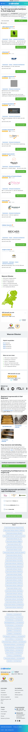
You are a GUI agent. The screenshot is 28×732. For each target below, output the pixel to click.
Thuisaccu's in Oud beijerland (14, 655)
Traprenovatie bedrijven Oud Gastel (14, 560)
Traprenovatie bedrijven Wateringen (14, 596)
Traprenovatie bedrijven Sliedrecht (14, 582)
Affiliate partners (19, 694)
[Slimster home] (14, 3)
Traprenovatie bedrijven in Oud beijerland (14, 658)
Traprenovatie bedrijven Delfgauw (14, 541)
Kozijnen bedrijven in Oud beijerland (14, 617)
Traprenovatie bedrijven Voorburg (14, 593)
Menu (4, 3)
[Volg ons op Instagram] (17, 720)
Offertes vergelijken (5, 697)
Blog (2, 703)
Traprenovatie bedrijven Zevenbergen (14, 599)
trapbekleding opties (8, 410)
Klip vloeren (5, 52)
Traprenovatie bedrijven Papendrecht (14, 566)
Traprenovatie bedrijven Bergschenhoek (14, 527)
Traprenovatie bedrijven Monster (14, 555)
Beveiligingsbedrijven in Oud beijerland (14, 622)
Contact (16, 697)
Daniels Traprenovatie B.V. (9, 154)
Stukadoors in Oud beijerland (14, 633)
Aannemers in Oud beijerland (14, 614)
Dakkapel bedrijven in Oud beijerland (14, 650)
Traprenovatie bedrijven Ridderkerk (14, 571)
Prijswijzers (3, 692)
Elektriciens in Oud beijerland (14, 628)
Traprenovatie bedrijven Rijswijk (14, 574)
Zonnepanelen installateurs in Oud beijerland (14, 636)
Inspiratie (3, 690)
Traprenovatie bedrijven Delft (14, 544)
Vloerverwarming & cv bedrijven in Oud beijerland (14, 641)
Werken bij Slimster (5, 718)
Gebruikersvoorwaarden (6, 727)
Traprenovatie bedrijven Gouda (14, 549)
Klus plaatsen (4, 694)
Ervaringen (3, 713)
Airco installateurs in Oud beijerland (14, 639)
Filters (21, 20)
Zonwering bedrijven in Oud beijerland (14, 647)
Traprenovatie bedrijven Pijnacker (14, 569)
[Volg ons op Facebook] (15, 720)
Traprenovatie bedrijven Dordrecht (14, 547)
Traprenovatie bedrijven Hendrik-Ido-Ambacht (14, 552)
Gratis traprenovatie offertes (13, 516)
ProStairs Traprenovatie (8, 129)
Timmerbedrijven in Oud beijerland (14, 619)
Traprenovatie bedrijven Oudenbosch (14, 563)
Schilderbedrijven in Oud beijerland (14, 625)
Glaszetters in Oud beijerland (14, 661)
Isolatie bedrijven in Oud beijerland (14, 652)
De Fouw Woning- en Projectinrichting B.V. (12, 176)
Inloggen (3, 709)
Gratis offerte (6, 465)
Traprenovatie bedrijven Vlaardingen (14, 590)
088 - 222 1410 (20, 709)
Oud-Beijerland (22, 6)
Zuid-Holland (14, 6)
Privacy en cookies (17, 727)
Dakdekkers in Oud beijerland (14, 630)
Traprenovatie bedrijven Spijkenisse (14, 585)
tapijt (12, 449)
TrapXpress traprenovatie (9, 76)
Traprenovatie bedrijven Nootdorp (14, 557)
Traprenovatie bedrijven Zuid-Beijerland (14, 604)
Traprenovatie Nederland (8, 103)
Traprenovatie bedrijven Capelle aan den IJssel (14, 536)
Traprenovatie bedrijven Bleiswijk (14, 533)
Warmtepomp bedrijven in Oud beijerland (14, 644)
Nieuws (2, 716)
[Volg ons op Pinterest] (19, 720)
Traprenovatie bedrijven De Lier (14, 538)
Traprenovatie (6, 6)
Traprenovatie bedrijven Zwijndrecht (14, 607)
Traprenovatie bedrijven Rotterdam (14, 577)
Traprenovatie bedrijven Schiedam (14, 580)
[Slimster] (2, 7)
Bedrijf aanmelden (19, 690)
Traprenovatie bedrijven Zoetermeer (14, 601)
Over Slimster (4, 711)
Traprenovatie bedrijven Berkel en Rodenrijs (14, 530)
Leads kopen (18, 692)
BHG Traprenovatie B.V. (8, 26)
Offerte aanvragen (21, 47)
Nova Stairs (5, 200)
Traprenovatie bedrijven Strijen (14, 588)
